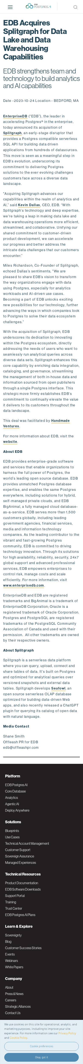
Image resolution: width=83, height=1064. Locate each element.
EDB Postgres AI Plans (20, 915)
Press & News (14, 994)
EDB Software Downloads (23, 889)
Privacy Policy (67, 1033)
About (9, 987)
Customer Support (17, 850)
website (10, 442)
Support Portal (15, 896)
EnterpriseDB (15, 116)
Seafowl (58, 688)
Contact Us (12, 1013)
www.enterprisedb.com (23, 585)
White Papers (14, 967)
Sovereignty (13, 935)
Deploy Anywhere (17, 810)
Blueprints (12, 831)
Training (10, 902)
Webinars (11, 961)
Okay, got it (41, 1057)
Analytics (11, 797)
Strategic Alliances (18, 1006)
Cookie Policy (18, 1037)
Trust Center (13, 908)
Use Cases (12, 837)
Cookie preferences (41, 1046)
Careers (10, 1000)
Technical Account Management (27, 843)
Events (10, 954)
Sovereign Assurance (19, 856)
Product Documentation (21, 883)
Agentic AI (12, 804)
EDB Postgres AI (16, 785)
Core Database (15, 791)
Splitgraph (12, 133)
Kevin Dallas (29, 205)
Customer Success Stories (23, 948)
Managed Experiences (20, 862)
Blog (8, 941)
